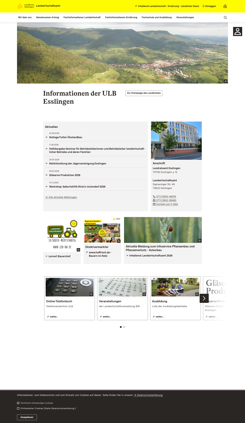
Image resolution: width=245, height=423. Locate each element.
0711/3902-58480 (166, 200)
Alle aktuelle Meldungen (62, 197)
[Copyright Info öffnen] (225, 81)
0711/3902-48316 (166, 196)
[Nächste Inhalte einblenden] (204, 298)
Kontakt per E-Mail (167, 204)
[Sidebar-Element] (237, 31)
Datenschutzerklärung (150, 394)
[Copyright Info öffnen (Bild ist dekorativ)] (119, 241)
